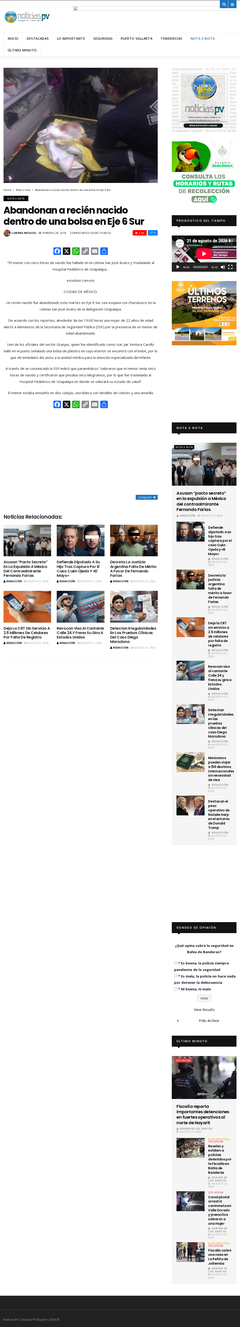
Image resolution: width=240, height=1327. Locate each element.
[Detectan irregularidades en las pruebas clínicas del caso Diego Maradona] (134, 606)
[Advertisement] (81, 452)
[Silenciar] (223, 267)
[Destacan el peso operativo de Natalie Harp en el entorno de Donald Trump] (190, 805)
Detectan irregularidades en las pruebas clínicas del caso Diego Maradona (133, 635)
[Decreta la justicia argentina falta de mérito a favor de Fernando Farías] (134, 540)
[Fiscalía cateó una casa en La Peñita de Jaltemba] (190, 1252)
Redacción (14, 581)
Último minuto (22, 50)
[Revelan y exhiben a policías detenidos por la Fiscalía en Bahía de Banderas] (190, 1148)
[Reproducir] (178, 267)
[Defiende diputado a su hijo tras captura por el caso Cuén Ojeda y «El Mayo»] (80, 540)
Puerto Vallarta (136, 38)
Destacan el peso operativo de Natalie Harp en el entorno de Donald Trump (219, 814)
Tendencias (171, 38)
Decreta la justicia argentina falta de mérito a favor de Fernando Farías (133, 568)
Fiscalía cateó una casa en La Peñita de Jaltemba (219, 1257)
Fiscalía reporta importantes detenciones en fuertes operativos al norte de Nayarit (202, 1115)
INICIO (13, 38)
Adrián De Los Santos (196, 1128)
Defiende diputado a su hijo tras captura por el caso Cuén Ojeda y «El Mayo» (78, 568)
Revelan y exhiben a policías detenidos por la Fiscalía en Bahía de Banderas (220, 1159)
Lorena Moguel (24, 233)
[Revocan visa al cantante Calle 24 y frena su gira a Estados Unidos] (80, 606)
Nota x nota (203, 38)
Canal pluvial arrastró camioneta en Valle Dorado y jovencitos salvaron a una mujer (219, 1210)
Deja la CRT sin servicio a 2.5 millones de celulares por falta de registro (27, 633)
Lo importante (71, 38)
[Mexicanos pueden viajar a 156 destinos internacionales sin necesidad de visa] (190, 762)
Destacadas (38, 38)
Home (7, 190)
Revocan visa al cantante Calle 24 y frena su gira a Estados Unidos (80, 633)
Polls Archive (209, 1020)
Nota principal (218, 1139)
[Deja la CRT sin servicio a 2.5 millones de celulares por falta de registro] (27, 606)
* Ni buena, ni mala (194, 989)
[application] (204, 253)
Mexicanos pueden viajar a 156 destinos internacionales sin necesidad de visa (221, 769)
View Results (204, 1009)
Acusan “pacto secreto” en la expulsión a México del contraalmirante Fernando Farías (26, 568)
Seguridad (102, 38)
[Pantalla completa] (230, 267)
